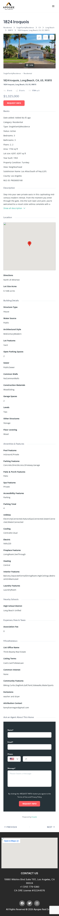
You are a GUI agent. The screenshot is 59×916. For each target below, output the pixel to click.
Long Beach (49, 27)
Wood (6, 434)
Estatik (34, 817)
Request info (14, 103)
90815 (10, 30)
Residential (7, 27)
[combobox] (14, 759)
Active (13, 131)
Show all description (12, 208)
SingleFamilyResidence (25, 27)
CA (40, 27)
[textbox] (14, 759)
